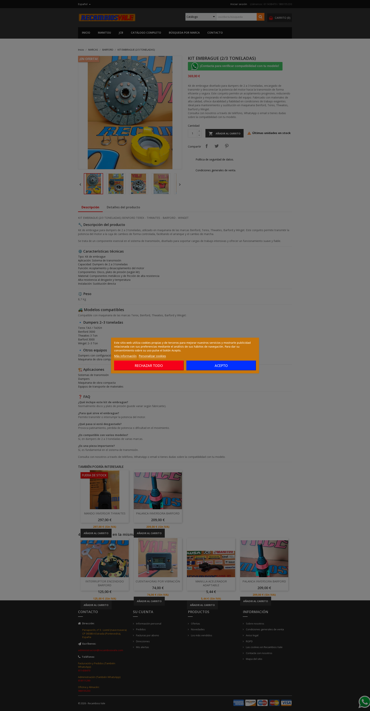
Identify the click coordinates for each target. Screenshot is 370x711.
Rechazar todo (149, 365)
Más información (125, 356)
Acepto (221, 365)
